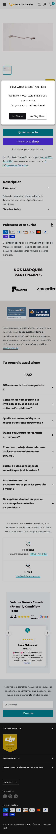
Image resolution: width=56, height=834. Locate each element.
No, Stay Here (37, 116)
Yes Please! (18, 116)
